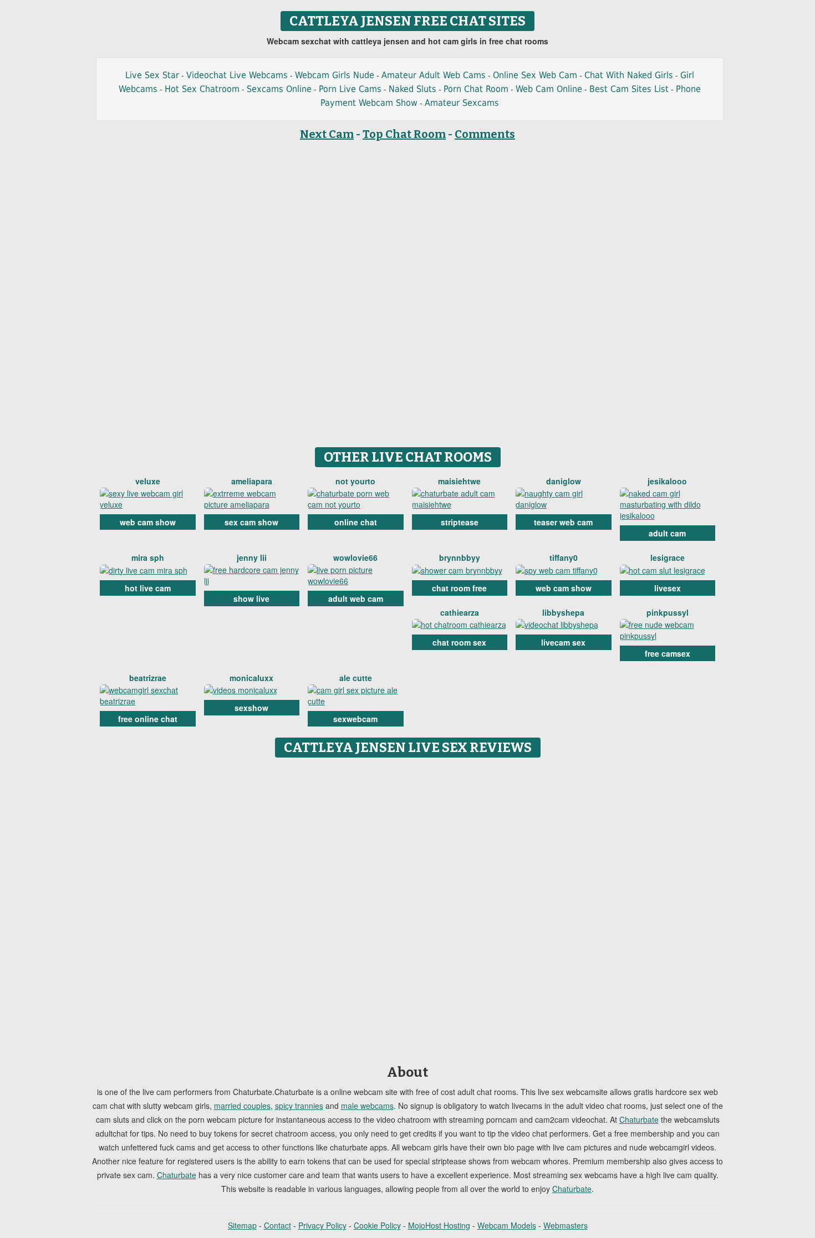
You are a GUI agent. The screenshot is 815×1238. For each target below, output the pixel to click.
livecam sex (563, 642)
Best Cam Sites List (629, 89)
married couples (242, 1105)
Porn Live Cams (350, 89)
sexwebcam (355, 718)
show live (251, 598)
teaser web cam (563, 522)
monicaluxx (251, 677)
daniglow (563, 481)
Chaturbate (639, 1119)
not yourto (355, 481)
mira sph (147, 557)
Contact (277, 1225)
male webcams (367, 1105)
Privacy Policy (322, 1225)
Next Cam (327, 134)
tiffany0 (563, 557)
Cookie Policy (377, 1225)
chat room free (459, 588)
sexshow (251, 707)
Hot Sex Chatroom (202, 89)
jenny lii (252, 557)
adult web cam (355, 598)
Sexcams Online (279, 89)
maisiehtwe (459, 481)
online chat (355, 522)
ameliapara (251, 481)
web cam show (148, 522)
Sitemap (242, 1225)
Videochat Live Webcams (237, 75)
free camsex (667, 653)
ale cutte (355, 677)
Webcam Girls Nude (334, 75)
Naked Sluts (412, 89)
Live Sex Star (152, 75)
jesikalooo (667, 481)
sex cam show (251, 522)
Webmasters (565, 1225)
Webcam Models (506, 1225)
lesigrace (667, 557)
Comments (485, 134)
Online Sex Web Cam (535, 75)
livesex (667, 588)
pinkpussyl (667, 612)
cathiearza (459, 612)
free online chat (147, 718)
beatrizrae (147, 677)
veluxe (147, 481)
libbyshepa (563, 612)
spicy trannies (299, 1105)
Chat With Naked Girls (628, 75)
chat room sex (459, 642)
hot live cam (148, 588)
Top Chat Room (404, 134)
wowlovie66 (355, 557)
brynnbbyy (459, 557)
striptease (459, 522)
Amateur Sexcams (462, 103)
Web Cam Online (549, 89)
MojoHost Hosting (439, 1225)
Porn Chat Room (476, 89)
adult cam (667, 533)
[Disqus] (408, 901)
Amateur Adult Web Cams (433, 75)
